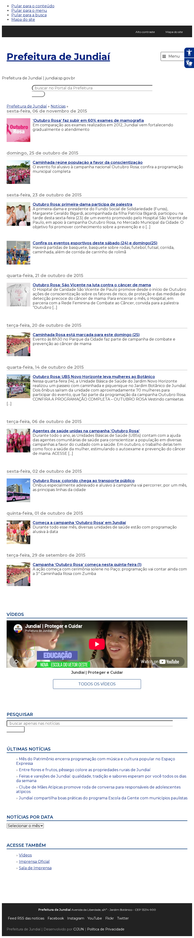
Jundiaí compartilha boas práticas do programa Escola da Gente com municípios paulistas (103, 798)
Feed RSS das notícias (26, 918)
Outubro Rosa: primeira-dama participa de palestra (82, 204)
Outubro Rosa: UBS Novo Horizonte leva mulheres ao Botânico (94, 376)
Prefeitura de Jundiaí (58, 56)
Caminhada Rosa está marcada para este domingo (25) (86, 334)
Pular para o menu (29, 10)
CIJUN (78, 929)
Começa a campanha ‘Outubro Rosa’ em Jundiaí (79, 522)
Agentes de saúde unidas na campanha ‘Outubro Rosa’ (86, 431)
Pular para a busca (29, 15)
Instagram (75, 918)
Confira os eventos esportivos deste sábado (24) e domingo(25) (95, 243)
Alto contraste (145, 32)
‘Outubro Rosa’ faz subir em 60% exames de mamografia (88, 120)
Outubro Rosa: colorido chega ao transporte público (84, 480)
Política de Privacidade (105, 929)
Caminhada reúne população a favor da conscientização (88, 162)
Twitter (123, 918)
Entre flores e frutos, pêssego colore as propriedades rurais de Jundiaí (84, 770)
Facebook (56, 918)
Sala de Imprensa (35, 868)
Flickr (109, 918)
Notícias (58, 106)
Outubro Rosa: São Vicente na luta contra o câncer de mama (92, 285)
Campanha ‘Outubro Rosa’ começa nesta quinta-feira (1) (87, 564)
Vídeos (25, 855)
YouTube (95, 918)
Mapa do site (23, 19)
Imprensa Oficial (34, 861)
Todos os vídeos (97, 684)
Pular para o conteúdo (32, 6)
